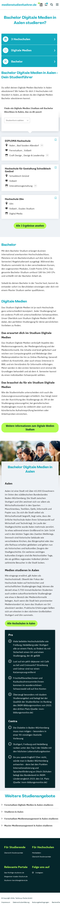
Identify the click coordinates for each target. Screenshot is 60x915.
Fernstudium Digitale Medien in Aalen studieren (28, 804)
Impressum (5, 902)
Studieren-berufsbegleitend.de (16, 880)
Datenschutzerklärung (21, 902)
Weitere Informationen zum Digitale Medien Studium (30, 427)
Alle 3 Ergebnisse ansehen (30, 225)
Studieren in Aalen (13, 811)
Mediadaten (36, 853)
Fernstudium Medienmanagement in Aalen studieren (31, 818)
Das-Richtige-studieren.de (14, 873)
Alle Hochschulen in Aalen (21, 623)
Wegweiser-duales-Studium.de (16, 876)
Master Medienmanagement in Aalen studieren (28, 825)
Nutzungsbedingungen (40, 902)
